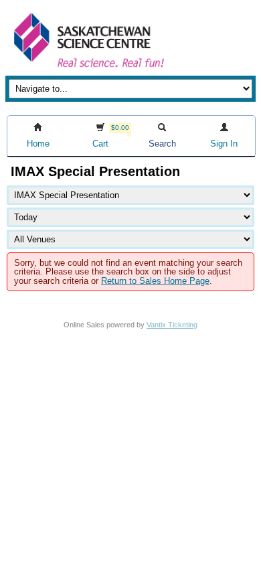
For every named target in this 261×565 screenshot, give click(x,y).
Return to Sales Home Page (155, 281)
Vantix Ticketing (172, 325)
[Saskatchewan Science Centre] (87, 68)
